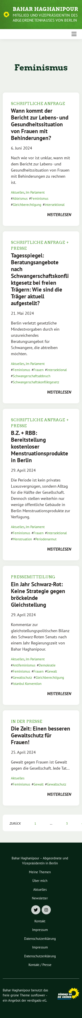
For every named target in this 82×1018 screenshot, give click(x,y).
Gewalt (52, 671)
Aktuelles (17, 192)
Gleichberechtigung (27, 204)
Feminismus (39, 198)
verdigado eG (36, 1000)
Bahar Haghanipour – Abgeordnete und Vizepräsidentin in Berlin (40, 861)
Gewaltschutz (22, 677)
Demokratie (47, 665)
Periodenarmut (45, 539)
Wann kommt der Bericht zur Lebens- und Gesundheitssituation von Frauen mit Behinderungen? (39, 124)
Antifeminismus (24, 665)
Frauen (38, 370)
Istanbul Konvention (27, 683)
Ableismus (20, 198)
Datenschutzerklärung (40, 938)
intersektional (54, 204)
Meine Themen (40, 872)
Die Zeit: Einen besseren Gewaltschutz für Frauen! (40, 735)
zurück (15, 823)
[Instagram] (46, 909)
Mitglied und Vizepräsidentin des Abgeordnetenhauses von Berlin (45, 18)
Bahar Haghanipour (45, 9)
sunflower (38, 995)
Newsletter (40, 898)
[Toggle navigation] (74, 34)
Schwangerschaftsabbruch (31, 376)
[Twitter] (35, 909)
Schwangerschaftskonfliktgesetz (36, 382)
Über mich (39, 880)
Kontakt (39, 921)
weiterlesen (59, 214)
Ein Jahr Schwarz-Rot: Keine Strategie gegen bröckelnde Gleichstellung (38, 594)
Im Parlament (35, 192)
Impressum (40, 930)
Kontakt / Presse (39, 965)
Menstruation (22, 539)
